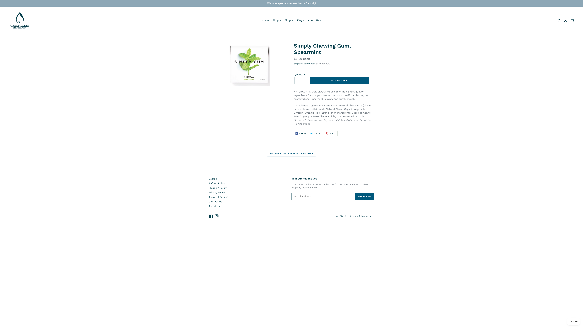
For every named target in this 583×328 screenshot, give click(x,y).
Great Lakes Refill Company (357, 216)
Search (213, 178)
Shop (276, 20)
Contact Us (215, 201)
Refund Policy (217, 183)
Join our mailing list (304, 178)
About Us (314, 20)
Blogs (288, 20)
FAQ (300, 20)
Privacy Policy (217, 192)
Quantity (300, 74)
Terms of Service (218, 197)
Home (265, 20)
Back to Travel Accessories (293, 153)
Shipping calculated (304, 63)
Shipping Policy (218, 187)
